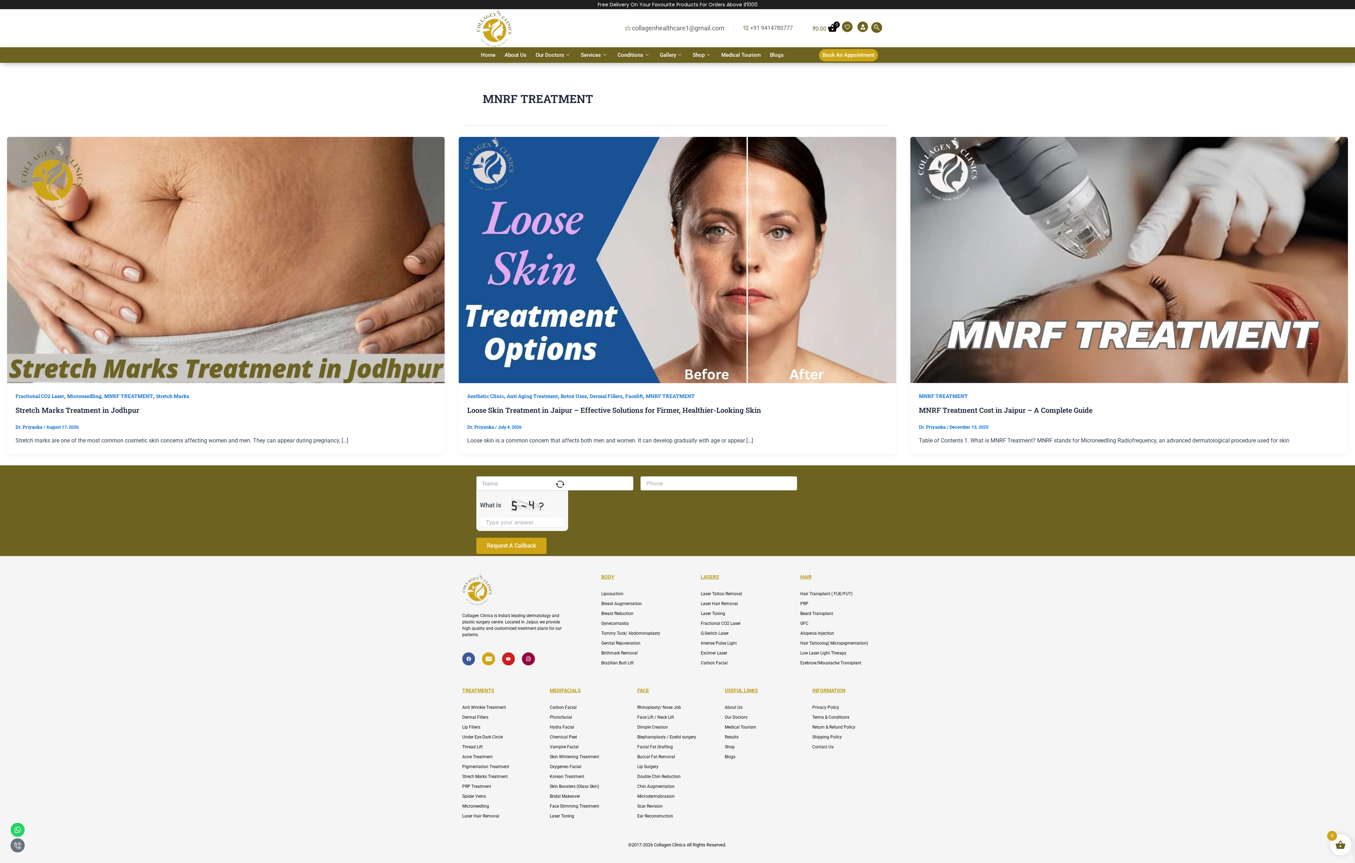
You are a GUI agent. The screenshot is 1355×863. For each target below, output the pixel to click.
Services (591, 55)
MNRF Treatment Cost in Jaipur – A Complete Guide (1005, 410)
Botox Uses (574, 396)
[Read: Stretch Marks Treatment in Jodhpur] (226, 259)
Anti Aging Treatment (532, 396)
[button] (876, 27)
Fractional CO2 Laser (40, 396)
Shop (699, 55)
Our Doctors (550, 55)
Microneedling (84, 396)
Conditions (630, 55)
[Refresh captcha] (560, 484)
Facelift (634, 396)
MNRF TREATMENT (128, 396)
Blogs (777, 55)
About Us (515, 55)
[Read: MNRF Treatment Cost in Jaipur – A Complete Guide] (1129, 259)
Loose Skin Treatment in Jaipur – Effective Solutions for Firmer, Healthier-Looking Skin (614, 410)
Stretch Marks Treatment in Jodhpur (77, 410)
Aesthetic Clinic (485, 396)
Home (488, 55)
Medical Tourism (741, 55)
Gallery (668, 55)
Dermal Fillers (606, 396)
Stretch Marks (172, 396)
